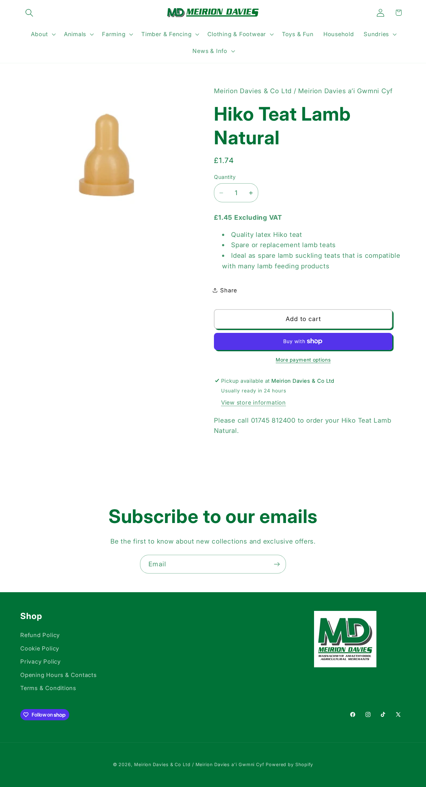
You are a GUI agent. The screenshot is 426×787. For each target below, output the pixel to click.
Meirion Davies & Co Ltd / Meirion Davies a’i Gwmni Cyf (199, 764)
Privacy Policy (40, 661)
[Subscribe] (277, 564)
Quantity (224, 177)
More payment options (303, 360)
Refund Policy (40, 634)
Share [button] (228, 290)
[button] (29, 13)
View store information (253, 402)
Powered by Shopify (289, 764)
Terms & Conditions (48, 687)
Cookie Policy (39, 648)
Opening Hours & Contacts (58, 674)
